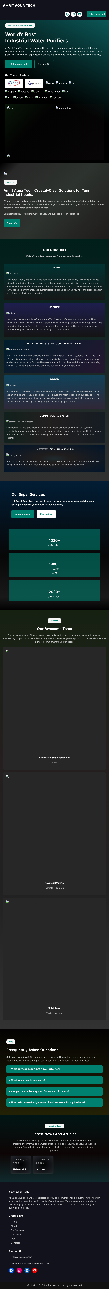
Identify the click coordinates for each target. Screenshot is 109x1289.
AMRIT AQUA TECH (19, 5)
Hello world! (19, 1169)
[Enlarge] (49, 110)
